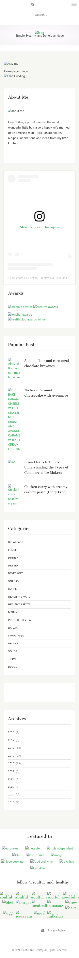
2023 (11, 786)
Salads (13, 627)
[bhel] (7, 902)
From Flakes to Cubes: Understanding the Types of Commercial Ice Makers (46, 467)
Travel (13, 659)
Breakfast (15, 542)
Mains (12, 612)
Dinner (13, 557)
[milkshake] (55, 914)
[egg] (8, 913)
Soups (12, 651)
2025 (11, 802)
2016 (11, 732)
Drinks (13, 643)
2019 (11, 755)
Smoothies (16, 635)
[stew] (71, 902)
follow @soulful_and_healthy (43, 882)
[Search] (72, 15)
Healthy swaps (19, 596)
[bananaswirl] (55, 904)
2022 (11, 778)
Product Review (20, 620)
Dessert (14, 565)
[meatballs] (39, 904)
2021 (11, 771)
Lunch (12, 549)
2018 (11, 747)
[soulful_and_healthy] (24, 895)
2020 (11, 763)
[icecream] (24, 914)
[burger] (23, 902)
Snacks (13, 581)
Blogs (12, 666)
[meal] (40, 913)
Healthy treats (19, 604)
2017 (11, 740)
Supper (13, 588)
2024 (11, 794)
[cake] (71, 908)
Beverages (15, 573)
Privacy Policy (56, 930)
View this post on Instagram (39, 227)
